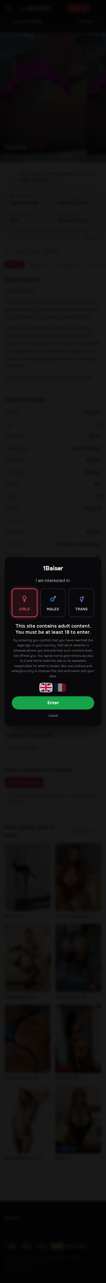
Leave (53, 715)
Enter (53, 702)
